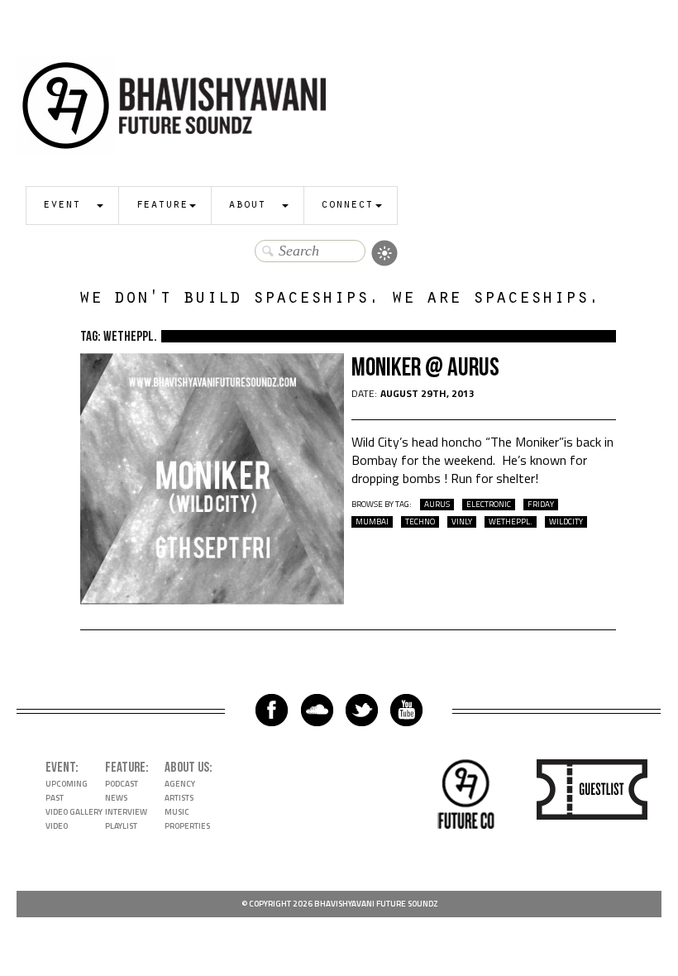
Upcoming (66, 783)
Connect (347, 205)
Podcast (121, 783)
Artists (179, 798)
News (116, 798)
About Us (187, 767)
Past (54, 798)
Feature (162, 205)
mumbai (372, 522)
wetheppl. (510, 522)
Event (61, 205)
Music (177, 812)
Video (56, 826)
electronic (488, 504)
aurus (437, 504)
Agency (180, 783)
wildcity (566, 522)
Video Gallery (74, 812)
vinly (461, 522)
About (246, 205)
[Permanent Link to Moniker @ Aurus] (212, 599)
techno (420, 522)
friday (541, 504)
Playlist (121, 826)
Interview (126, 812)
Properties (187, 826)
